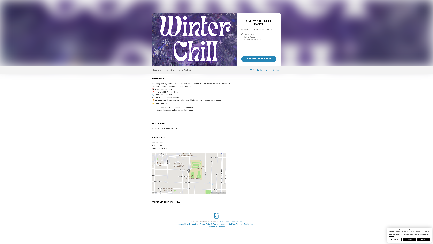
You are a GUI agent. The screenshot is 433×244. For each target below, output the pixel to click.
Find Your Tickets (235, 224)
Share (277, 70)
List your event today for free (230, 221)
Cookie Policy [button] (403, 234)
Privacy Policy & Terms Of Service (213, 224)
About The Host (185, 70)
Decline (409, 239)
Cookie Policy (249, 224)
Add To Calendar (260, 70)
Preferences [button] (391, 236)
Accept (423, 239)
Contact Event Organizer (188, 224)
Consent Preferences (216, 227)
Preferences (395, 239)
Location (170, 70)
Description (157, 70)
